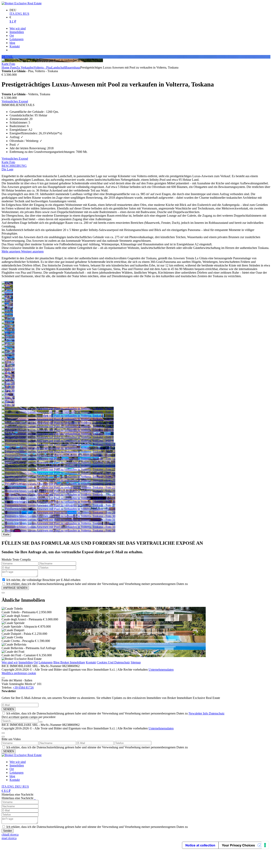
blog (12, 776)
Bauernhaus (72, 67)
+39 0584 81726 (23, 687)
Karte (5, 64)
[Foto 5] (7, 301)
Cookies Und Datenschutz (113, 662)
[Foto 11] (8, 322)
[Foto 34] (8, 405)
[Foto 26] (8, 376)
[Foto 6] (7, 304)
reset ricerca (9, 838)
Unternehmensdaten (161, 669)
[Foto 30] (8, 390)
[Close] (3, 592)
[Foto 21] (8, 358)
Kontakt (91, 662)
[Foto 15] (8, 336)
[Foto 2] (7, 290)
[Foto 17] (8, 344)
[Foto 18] (8, 347)
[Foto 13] (8, 329)
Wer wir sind (18, 762)
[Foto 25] (8, 372)
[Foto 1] (7, 286)
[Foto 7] (7, 308)
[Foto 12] (8, 326)
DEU (19, 786)
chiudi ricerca (10, 834)
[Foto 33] (8, 401)
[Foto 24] (8, 369)
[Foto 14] (8, 333)
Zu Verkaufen (25, 67)
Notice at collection (200, 845)
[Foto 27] (8, 379)
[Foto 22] (8, 362)
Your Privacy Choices (238, 845)
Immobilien (26, 662)
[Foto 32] (8, 397)
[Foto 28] (8, 383)
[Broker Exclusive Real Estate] (22, 3)
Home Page (9, 67)
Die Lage (7, 169)
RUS (26, 13)
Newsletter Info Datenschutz (206, 713)
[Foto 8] (7, 311)
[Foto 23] (8, 365)
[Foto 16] (8, 340)
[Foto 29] (8, 387)
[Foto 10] (8, 318)
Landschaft (58, 67)
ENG (19, 13)
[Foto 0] (7, 283)
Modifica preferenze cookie (19, 673)
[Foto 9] (7, 315)
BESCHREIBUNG (14, 165)
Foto (12, 64)
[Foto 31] (8, 394)
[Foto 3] (7, 293)
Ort (36, 662)
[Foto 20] (8, 354)
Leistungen (46, 662)
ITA (12, 13)
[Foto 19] (8, 351)
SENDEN (8, 709)
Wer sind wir (10, 662)
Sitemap (136, 662)
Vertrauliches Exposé (15, 101)
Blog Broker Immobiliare (69, 662)
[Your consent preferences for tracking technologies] (265, 845)
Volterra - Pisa (42, 67)
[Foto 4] (7, 297)
